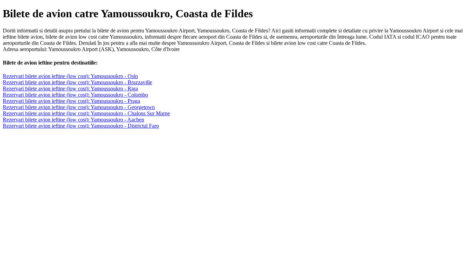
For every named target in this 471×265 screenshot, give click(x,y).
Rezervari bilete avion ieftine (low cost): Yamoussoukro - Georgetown (79, 107)
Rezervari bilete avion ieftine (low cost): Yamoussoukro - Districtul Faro (81, 126)
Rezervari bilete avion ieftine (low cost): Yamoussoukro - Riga (70, 88)
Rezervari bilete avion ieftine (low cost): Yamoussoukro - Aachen (73, 119)
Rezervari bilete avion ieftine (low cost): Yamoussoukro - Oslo (70, 76)
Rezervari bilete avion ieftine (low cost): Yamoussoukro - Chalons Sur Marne (86, 113)
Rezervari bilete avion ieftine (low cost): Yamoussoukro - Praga (71, 101)
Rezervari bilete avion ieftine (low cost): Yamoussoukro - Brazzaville (77, 82)
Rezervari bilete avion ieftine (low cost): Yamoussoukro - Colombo (75, 95)
